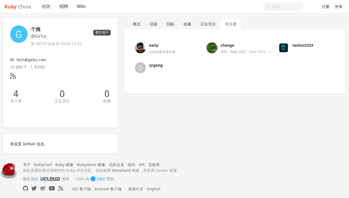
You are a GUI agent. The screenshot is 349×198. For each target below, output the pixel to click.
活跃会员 (116, 164)
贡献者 (154, 164)
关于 (27, 164)
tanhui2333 (302, 45)
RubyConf (43, 164)
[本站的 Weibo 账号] (43, 188)
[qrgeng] (140, 67)
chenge (227, 45)
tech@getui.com (31, 59)
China (17, 6)
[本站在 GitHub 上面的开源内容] (25, 188)
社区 (46, 6)
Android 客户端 (108, 188)
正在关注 (62, 101)
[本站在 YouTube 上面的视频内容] (52, 188)
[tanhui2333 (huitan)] (283, 47)
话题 (153, 23)
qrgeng (156, 65)
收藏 (107, 101)
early (153, 45)
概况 (136, 23)
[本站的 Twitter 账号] (34, 188)
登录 (338, 6)
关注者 (16, 101)
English (154, 188)
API (142, 164)
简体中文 (135, 188)
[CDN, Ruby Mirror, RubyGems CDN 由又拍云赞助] (98, 179)
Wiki (81, 6)
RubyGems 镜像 (91, 164)
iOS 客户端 (81, 188)
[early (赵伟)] (140, 47)
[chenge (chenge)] (211, 47)
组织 (131, 164)
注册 (325, 6)
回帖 (170, 23)
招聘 (63, 6)
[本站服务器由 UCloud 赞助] (50, 178)
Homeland (121, 170)
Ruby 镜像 (64, 164)
